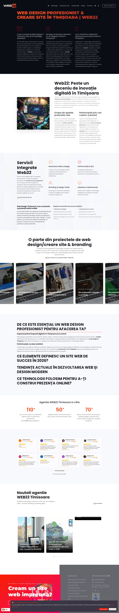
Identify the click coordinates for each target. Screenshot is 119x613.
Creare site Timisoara (73, 593)
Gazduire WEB (75, 6)
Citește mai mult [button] (22, 447)
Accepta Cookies (103, 609)
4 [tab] (60, 556)
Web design (54, 6)
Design (83, 6)
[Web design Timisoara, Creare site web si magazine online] (19, 30)
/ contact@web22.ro (99, 579)
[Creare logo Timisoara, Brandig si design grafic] (48, 30)
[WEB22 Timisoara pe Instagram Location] (99, 590)
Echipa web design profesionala (76, 582)
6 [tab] (64, 556)
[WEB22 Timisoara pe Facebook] (93, 590)
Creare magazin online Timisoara (77, 591)
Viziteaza (23, 300)
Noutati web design (73, 585)
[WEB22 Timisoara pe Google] (96, 590)
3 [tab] (58, 556)
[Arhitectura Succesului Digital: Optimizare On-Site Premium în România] (31, 535)
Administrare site (64, 6)
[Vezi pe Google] (20, 440)
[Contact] (98, 5)
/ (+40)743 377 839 (98, 582)
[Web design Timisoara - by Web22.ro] (9, 5)
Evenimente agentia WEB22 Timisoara (78, 596)
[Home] (48, 5)
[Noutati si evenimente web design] (95, 5)
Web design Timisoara (74, 588)
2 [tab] (56, 556)
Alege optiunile (112, 609)
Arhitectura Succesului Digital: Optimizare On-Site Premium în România (30, 546)
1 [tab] (54, 556)
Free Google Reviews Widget (60, 474)
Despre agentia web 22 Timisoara (77, 579)
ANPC (69, 599)
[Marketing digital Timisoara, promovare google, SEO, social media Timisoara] (76, 30)
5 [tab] (62, 556)
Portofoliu (89, 6)
